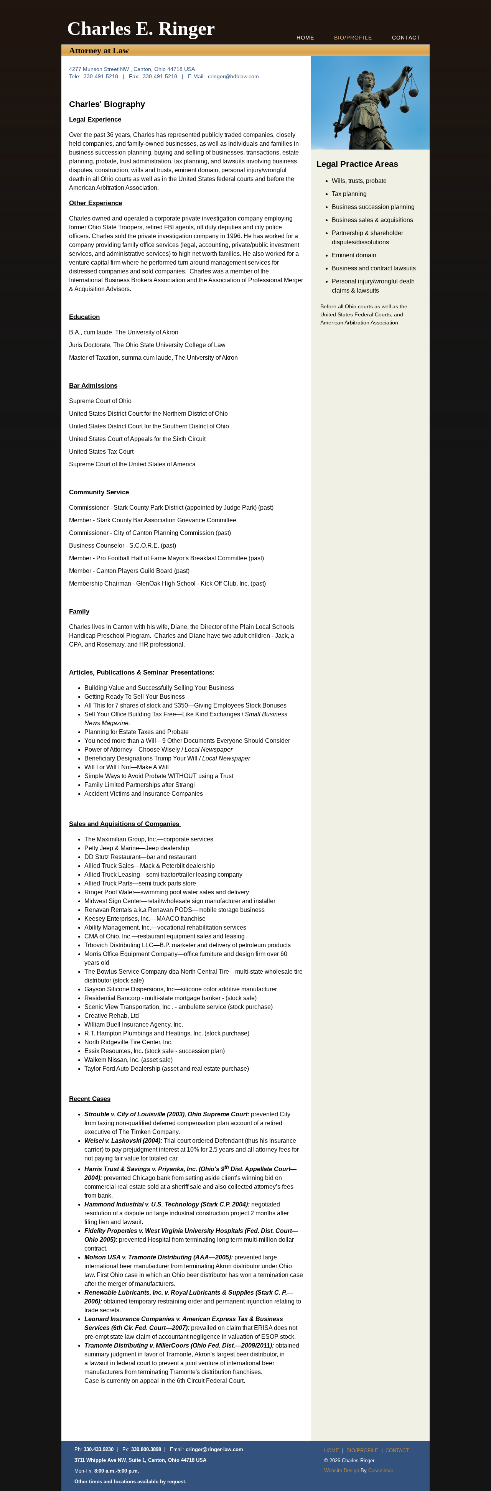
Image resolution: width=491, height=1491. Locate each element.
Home (305, 38)
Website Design (341, 1470)
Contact (406, 38)
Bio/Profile (353, 38)
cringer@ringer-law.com (214, 1449)
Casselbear (380, 1470)
